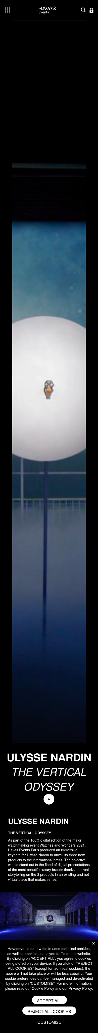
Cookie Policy (43, 988)
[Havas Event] (47, 17)
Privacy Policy (80, 988)
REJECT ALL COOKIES (49, 1011)
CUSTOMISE (49, 1022)
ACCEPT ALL (49, 1001)
